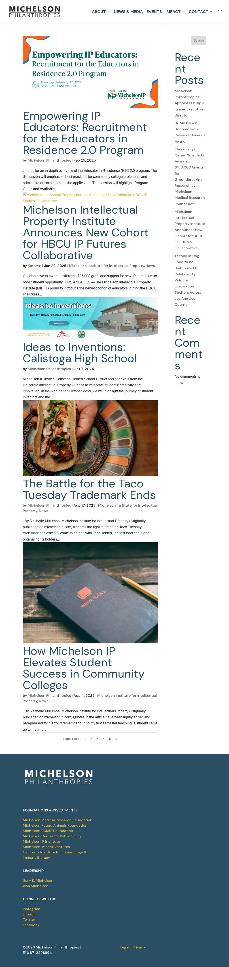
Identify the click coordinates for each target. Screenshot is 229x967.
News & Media (128, 11)
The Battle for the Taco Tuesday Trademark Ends (89, 489)
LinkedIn (30, 914)
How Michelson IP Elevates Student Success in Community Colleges (83, 667)
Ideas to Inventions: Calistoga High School (80, 352)
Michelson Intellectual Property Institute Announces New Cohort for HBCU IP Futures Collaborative (85, 232)
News (150, 265)
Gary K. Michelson (38, 880)
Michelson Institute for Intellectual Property (106, 265)
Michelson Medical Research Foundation (57, 820)
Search (199, 40)
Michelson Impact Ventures (46, 846)
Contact (198, 11)
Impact (173, 11)
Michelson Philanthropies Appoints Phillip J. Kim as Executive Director (190, 103)
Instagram (31, 909)
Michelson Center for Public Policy (52, 836)
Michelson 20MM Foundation (48, 830)
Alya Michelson (36, 886)
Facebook (31, 925)
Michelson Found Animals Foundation (55, 825)
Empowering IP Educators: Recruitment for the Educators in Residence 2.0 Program (85, 132)
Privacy (139, 947)
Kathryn (34, 265)
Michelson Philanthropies (49, 160)
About (99, 11)
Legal (124, 947)
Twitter (29, 919)
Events (154, 11)
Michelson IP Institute (41, 841)
